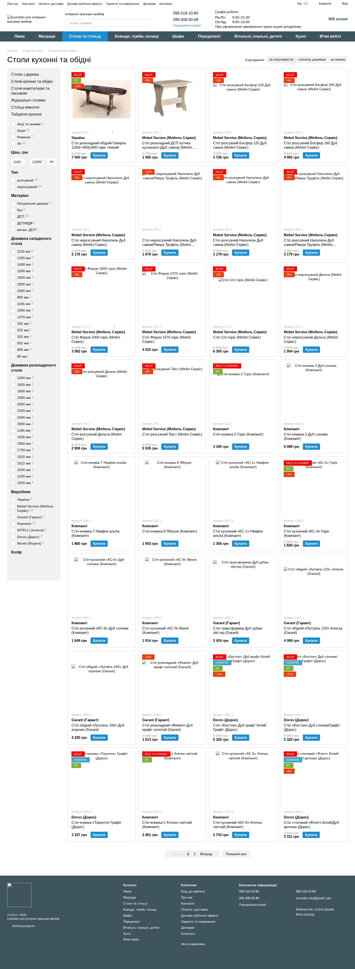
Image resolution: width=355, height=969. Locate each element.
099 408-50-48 (185, 20)
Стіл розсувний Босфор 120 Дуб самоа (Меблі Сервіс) (240, 145)
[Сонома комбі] (14, 573)
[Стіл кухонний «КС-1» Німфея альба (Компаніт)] (243, 487)
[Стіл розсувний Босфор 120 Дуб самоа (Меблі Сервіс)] (243, 99)
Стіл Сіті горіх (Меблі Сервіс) (237, 337)
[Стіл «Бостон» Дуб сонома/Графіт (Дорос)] (314, 681)
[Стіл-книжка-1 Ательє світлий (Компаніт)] (172, 778)
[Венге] (39, 567)
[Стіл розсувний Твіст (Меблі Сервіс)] (172, 390)
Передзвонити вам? (187, 25)
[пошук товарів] (148, 23)
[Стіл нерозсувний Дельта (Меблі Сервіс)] (314, 293)
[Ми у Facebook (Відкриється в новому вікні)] (179, 4)
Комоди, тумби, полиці (136, 36)
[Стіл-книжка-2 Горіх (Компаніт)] (243, 390)
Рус (306, 3)
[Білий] (14, 561)
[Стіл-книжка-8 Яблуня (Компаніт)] (172, 487)
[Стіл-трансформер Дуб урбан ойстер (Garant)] (243, 584)
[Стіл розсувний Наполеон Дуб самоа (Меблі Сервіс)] (243, 196)
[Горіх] (14, 567)
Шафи (178, 36)
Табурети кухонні (26, 114)
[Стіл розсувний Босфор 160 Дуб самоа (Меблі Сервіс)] (314, 99)
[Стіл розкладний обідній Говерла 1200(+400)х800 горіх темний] (101, 99)
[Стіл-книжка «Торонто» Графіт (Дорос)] (101, 778)
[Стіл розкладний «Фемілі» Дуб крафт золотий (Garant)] (172, 681)
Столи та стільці (85, 36)
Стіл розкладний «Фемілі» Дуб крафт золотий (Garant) (167, 727)
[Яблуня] (52, 561)
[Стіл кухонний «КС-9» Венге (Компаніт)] (172, 584)
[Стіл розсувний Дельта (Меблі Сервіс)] (101, 390)
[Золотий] (45, 561)
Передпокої (209, 36)
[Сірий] (45, 567)
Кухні (301, 36)
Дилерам (149, 4)
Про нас (12, 4)
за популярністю (281, 59)
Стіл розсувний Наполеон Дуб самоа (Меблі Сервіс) (238, 242)
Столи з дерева (25, 74)
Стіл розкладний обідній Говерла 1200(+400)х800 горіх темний (98, 145)
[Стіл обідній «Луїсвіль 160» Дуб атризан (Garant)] (101, 681)
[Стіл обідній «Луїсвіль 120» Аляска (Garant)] (314, 584)
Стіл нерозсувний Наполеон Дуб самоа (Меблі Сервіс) (98, 242)
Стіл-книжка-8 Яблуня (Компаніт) (169, 531)
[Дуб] (33, 567)
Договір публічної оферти (84, 4)
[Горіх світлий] (33, 561)
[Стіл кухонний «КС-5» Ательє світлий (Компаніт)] (243, 778)
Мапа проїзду (305, 914)
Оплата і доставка (51, 4)
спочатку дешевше (312, 59)
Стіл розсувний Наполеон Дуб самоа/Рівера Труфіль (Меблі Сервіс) (309, 244)
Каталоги (165, 4)
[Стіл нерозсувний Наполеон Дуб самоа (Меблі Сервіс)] (101, 196)
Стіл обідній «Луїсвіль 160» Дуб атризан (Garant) (97, 727)
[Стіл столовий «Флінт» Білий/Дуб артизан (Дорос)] (314, 778)
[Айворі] (20, 561)
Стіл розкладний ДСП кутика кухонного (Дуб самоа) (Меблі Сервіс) (167, 147)
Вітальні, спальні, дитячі (258, 36)
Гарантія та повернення (122, 4)
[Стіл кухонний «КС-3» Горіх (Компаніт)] (314, 487)
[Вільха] (39, 561)
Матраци (47, 36)
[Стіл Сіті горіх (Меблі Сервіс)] (243, 293)
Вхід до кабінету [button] (193, 891)
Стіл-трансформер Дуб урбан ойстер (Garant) (237, 630)
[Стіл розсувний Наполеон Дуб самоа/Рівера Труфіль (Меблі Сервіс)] (314, 196)
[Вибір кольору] (26, 573)
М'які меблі (330, 36)
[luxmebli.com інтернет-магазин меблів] (19, 894)
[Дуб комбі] (20, 573)
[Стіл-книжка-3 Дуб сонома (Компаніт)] (314, 390)
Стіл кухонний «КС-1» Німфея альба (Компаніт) (238, 533)
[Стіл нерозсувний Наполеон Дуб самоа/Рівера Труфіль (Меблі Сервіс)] (172, 196)
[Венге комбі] (52, 567)
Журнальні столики (28, 100)
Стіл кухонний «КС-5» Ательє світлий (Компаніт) (237, 824)
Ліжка (19, 36)
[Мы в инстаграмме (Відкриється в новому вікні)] (184, 4)
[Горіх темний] (20, 567)
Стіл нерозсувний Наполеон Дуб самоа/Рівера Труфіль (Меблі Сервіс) (169, 244)
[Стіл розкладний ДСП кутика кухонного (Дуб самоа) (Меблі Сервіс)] (172, 99)
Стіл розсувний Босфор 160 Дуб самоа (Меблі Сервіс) (310, 145)
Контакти (28, 4)
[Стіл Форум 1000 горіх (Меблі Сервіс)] (101, 293)
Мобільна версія (23, 926)
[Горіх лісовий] (26, 567)
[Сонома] (26, 561)
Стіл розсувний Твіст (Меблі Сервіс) (172, 434)
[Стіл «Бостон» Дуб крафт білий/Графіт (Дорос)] (243, 681)
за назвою (338, 59)
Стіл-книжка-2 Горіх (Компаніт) (238, 434)
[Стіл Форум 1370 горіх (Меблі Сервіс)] (172, 293)
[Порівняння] (310, 19)
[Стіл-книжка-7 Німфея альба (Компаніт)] (101, 487)
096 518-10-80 (185, 13)
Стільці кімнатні (25, 107)
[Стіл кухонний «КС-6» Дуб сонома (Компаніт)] (101, 584)
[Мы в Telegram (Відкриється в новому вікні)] (190, 4)
